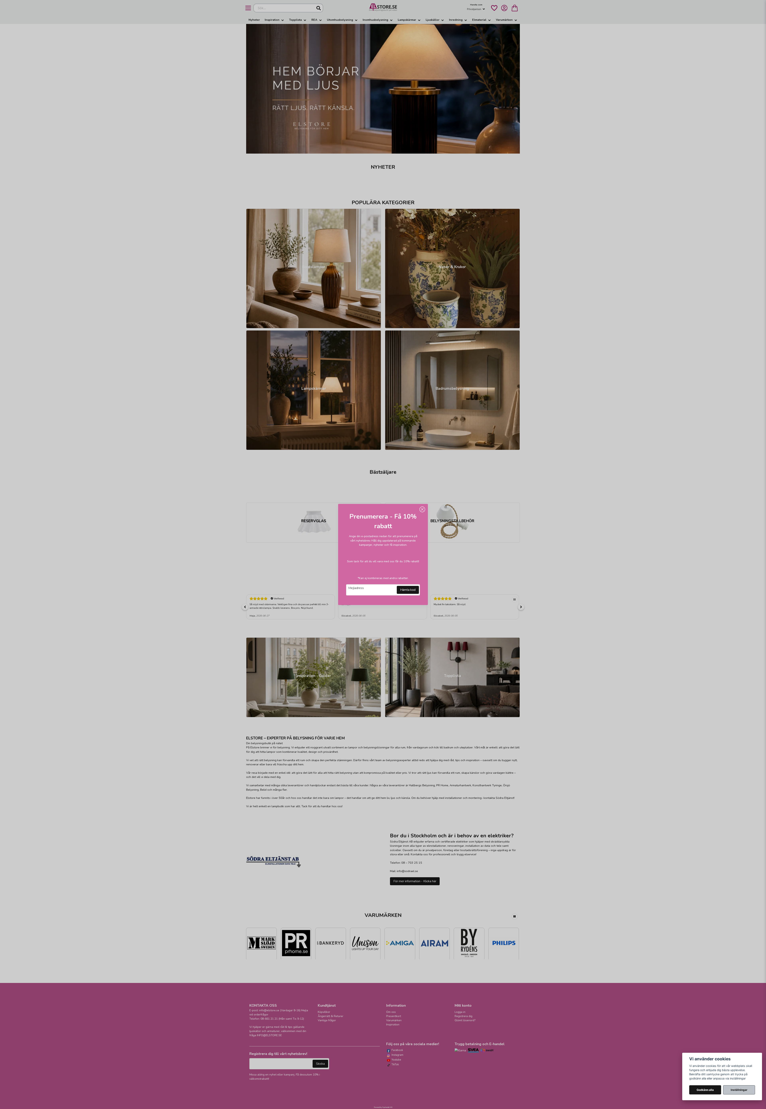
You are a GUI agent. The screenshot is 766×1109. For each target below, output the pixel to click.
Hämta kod (408, 590)
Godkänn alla (705, 1089)
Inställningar (739, 1089)
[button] (422, 509)
